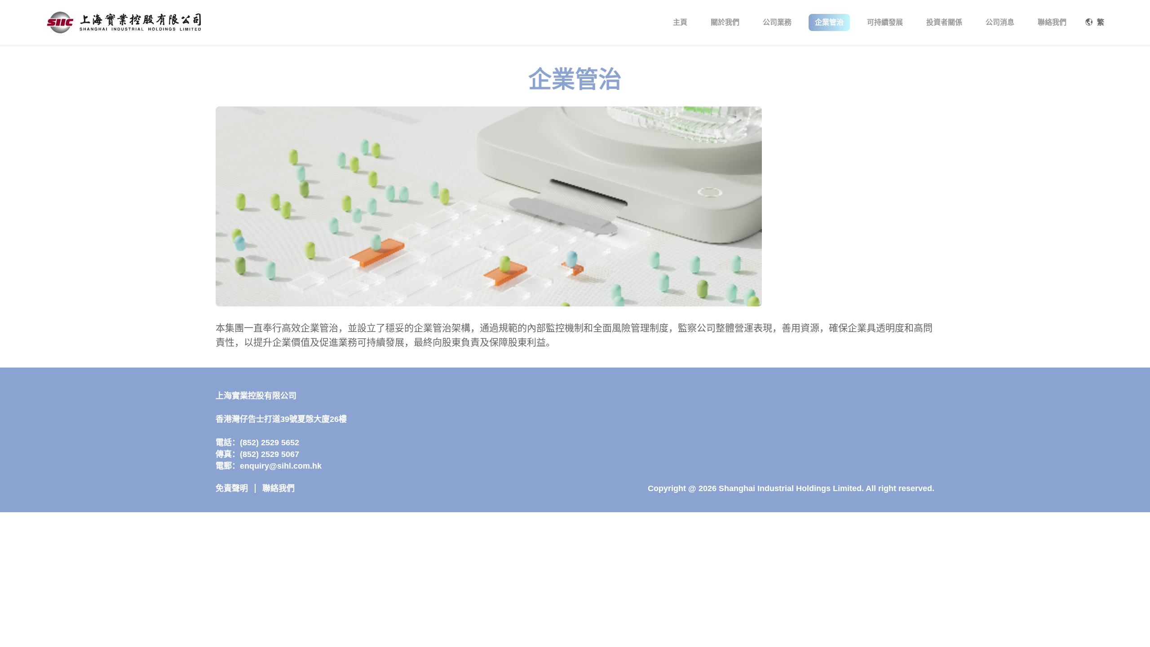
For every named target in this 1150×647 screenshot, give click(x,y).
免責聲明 (232, 488)
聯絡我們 (278, 488)
